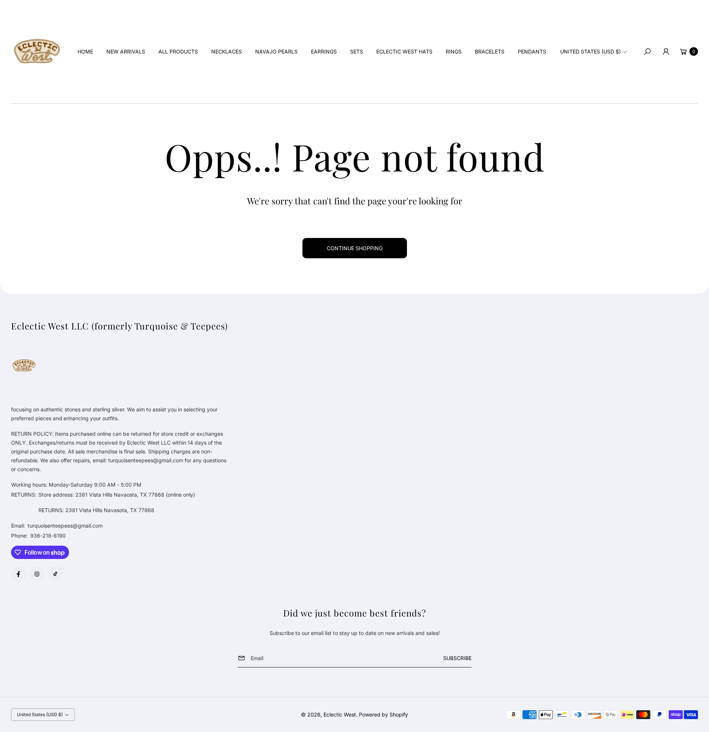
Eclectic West (339, 714)
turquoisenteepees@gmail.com (64, 525)
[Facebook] (18, 574)
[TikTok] (55, 573)
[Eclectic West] (37, 52)
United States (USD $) (590, 51)
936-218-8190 (48, 535)
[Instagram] (37, 574)
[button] (647, 52)
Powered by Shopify (383, 714)
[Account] (666, 52)
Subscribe (457, 658)
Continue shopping (355, 248)
